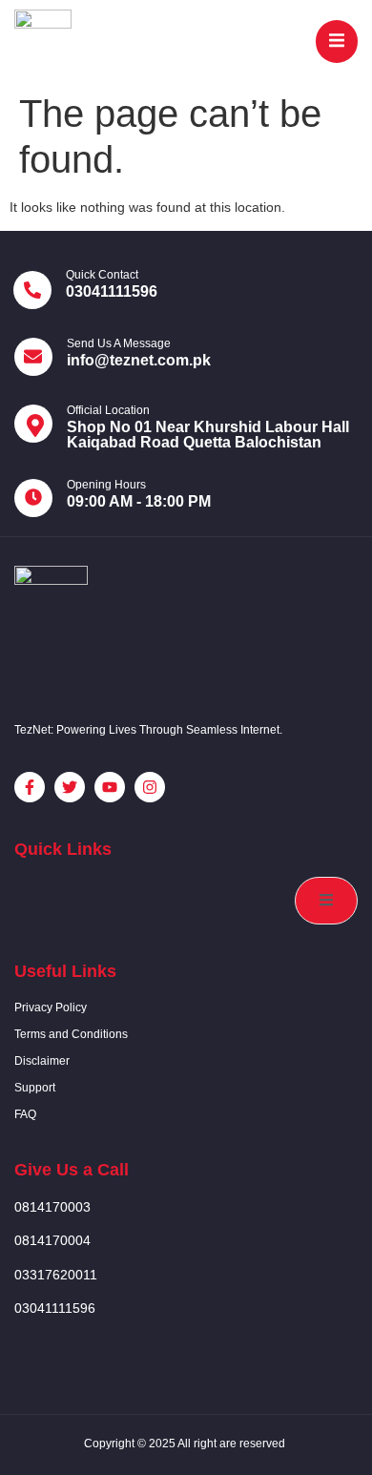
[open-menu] (337, 41)
